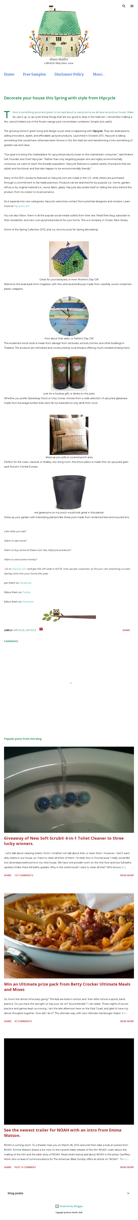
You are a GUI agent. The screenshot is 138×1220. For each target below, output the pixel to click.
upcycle (31, 630)
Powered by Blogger (71, 1206)
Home (9, 74)
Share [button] (126, 630)
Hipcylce (18, 630)
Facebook (25, 582)
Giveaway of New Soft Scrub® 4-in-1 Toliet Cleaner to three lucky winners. (64, 840)
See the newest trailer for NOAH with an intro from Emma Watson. (62, 1132)
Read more (127, 875)
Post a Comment (25, 1167)
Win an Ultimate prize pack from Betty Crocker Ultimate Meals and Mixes (67, 986)
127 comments (23, 875)
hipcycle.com (21, 206)
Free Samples (34, 74)
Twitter (27, 592)
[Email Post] (41, 630)
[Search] (124, 6)
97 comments (23, 1021)
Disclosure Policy (69, 74)
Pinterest (28, 601)
